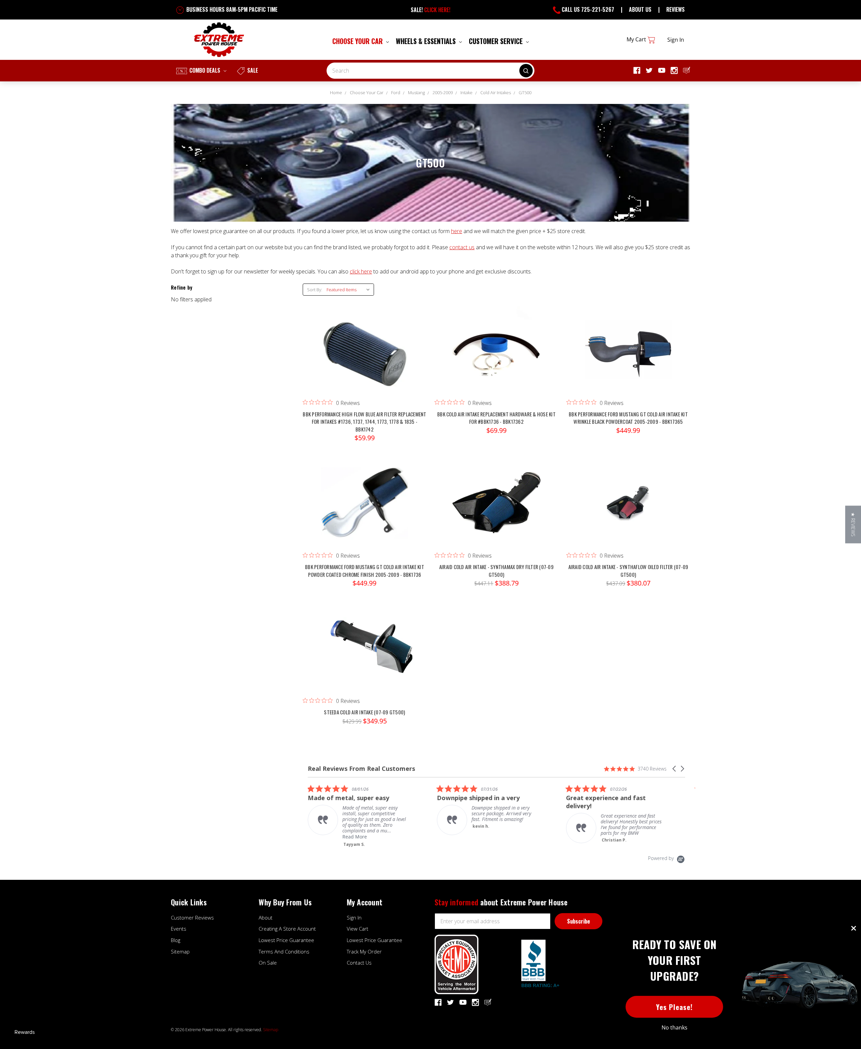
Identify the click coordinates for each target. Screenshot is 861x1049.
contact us (462, 247)
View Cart (357, 928)
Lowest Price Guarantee (286, 940)
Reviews (675, 9)
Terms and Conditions (284, 951)
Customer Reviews (192, 917)
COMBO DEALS (205, 70)
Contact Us (359, 962)
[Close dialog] (853, 928)
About (265, 917)
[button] (675, 769)
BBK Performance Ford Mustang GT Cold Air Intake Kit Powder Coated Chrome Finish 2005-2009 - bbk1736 (364, 570)
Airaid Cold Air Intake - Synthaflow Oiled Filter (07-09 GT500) (628, 570)
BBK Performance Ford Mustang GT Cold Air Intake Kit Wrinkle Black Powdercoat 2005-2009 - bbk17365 (628, 417)
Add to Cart (364, 356)
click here (361, 271)
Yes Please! (674, 1007)
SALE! (430, 10)
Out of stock (628, 356)
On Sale (268, 962)
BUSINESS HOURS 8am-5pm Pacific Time (231, 9)
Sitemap (180, 951)
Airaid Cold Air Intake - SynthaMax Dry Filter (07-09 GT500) (496, 570)
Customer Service (496, 41)
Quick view (364, 343)
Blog (175, 940)
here (456, 231)
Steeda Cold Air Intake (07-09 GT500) (364, 712)
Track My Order (364, 951)
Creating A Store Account (287, 928)
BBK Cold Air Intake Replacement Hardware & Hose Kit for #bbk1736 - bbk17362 (496, 417)
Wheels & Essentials (426, 41)
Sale (252, 70)
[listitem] (398, 809)
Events (178, 928)
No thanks (674, 1027)
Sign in (675, 39)
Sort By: (314, 290)
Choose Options (496, 509)
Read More (653, 836)
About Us (640, 9)
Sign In (354, 917)
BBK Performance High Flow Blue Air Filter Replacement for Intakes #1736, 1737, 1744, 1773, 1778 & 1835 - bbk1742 (364, 421)
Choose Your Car (358, 41)
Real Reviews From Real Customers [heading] (361, 769)
